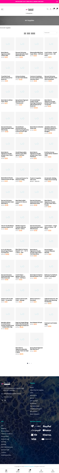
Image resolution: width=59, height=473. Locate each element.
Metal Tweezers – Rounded (35, 299)
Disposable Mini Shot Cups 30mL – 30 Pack (36, 53)
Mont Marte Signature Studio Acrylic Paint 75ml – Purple (51, 203)
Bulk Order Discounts (7, 447)
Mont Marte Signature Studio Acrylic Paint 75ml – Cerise (7, 154)
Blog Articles (33, 411)
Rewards (3, 444)
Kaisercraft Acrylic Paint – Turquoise (7, 299)
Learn (31, 393)
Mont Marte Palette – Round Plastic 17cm (36, 275)
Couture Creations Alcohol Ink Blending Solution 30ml (36, 78)
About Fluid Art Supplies (36, 390)
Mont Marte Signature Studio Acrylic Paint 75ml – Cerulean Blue (36, 252)
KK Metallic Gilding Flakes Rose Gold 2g (51, 178)
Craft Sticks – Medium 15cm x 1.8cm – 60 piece (21, 276)
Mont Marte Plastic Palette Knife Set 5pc (7, 178)
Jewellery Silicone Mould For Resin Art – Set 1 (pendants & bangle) (51, 129)
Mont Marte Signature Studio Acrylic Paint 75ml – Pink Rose (36, 154)
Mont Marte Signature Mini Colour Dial (5, 54)
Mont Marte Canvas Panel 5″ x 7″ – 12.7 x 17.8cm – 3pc (22, 251)
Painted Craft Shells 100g (51, 323)
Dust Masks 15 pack (36, 322)
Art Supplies (7, 28)
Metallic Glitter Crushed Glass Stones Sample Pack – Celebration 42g (7, 325)
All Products (33, 395)
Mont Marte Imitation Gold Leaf (36, 127)
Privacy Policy (5, 436)
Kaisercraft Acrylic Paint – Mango (21, 299)
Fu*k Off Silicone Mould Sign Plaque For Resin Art (7, 251)
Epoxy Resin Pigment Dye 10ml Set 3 (36, 348)
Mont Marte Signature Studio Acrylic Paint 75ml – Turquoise (51, 102)
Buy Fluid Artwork (34, 406)
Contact (3, 452)
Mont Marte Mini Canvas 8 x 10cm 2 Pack (21, 202)
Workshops (33, 403)
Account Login (5, 439)
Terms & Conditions (6, 434)
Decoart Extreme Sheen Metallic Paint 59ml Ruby (7, 128)
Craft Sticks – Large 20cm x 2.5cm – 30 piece (51, 227)
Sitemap (3, 442)
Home (1, 28)
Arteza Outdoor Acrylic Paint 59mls (21, 77)
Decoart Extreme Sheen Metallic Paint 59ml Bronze (36, 227)
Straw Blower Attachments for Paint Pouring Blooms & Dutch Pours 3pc (22, 129)
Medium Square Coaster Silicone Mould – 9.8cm (21, 227)
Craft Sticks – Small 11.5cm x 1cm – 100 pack (51, 54)
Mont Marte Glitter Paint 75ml (7, 100)
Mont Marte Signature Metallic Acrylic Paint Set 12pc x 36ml (22, 350)
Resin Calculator (34, 414)
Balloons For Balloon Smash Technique (51, 275)
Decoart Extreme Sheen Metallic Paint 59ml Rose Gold (36, 202)
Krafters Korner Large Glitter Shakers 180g (51, 153)
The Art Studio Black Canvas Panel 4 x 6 (7, 226)
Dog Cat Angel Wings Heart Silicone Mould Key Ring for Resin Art (22, 324)
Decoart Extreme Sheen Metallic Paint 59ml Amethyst (51, 78)
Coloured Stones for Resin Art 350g (22, 178)
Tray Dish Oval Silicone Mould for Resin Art (6, 78)
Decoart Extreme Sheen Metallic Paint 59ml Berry (7, 202)
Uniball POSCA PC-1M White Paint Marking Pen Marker (51, 300)
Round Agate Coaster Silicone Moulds (50, 251)
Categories (29, 13)
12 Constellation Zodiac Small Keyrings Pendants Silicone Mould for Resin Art (36, 103)
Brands (32, 398)
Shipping (3, 428)
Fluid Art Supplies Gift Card (35, 178)
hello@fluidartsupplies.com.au (12, 393)
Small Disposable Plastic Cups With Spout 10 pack (21, 153)
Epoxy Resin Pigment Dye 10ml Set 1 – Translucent (22, 101)
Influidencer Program (36, 409)
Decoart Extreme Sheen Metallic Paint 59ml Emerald (7, 276)
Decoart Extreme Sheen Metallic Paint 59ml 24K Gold (22, 54)
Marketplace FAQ (6, 455)
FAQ (2, 426)
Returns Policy (5, 431)
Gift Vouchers (34, 401)
